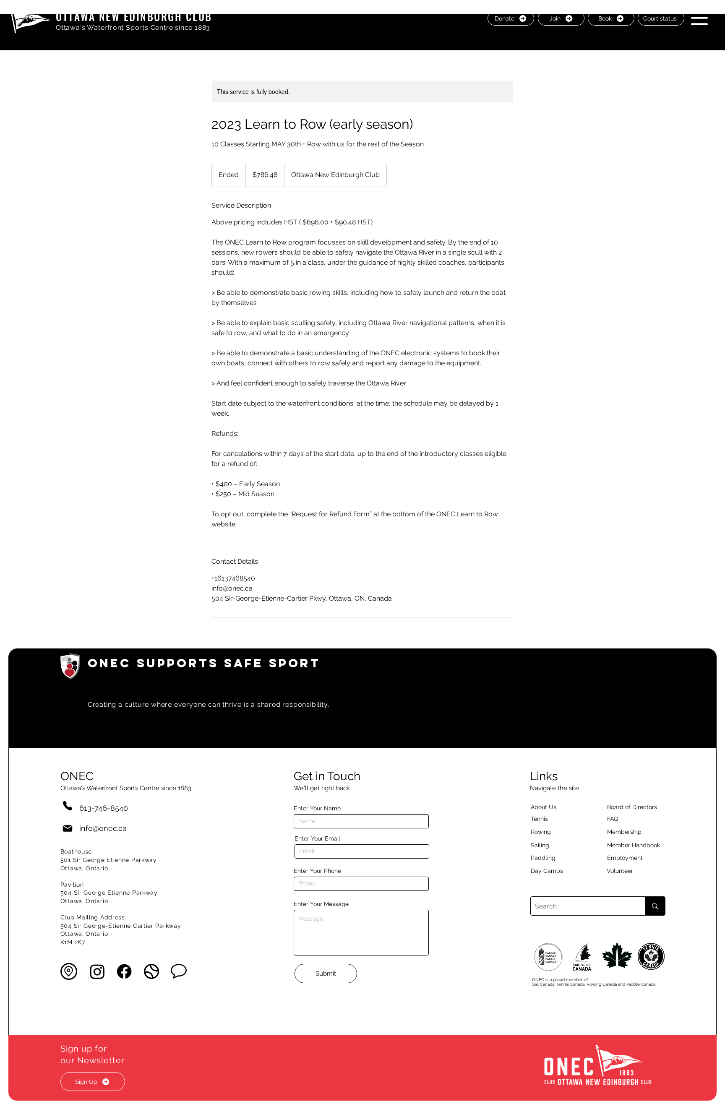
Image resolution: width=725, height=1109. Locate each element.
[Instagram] (97, 971)
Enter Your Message (321, 904)
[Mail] (67, 828)
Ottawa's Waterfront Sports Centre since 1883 (133, 27)
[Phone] (67, 806)
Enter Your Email (317, 838)
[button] (699, 17)
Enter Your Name (317, 808)
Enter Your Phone (317, 871)
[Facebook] (124, 971)
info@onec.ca (103, 828)
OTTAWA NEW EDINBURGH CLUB (134, 16)
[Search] (655, 906)
